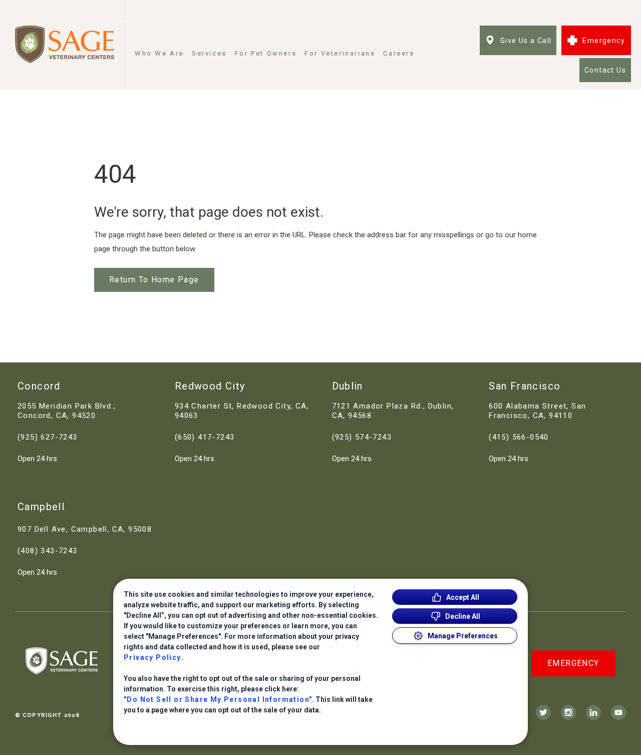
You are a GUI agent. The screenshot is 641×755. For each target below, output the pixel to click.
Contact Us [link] (605, 70)
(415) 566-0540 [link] (519, 437)
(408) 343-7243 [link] (48, 550)
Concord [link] (39, 386)
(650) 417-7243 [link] (205, 437)
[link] (64, 44)
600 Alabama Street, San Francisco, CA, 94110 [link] (537, 411)
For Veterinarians (339, 53)
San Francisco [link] (524, 386)
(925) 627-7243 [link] (48, 437)
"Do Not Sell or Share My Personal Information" (218, 699)
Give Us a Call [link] (526, 41)
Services (209, 53)
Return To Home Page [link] (154, 279)
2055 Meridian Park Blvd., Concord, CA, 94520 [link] (67, 411)
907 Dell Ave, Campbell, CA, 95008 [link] (85, 529)
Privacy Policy (152, 657)
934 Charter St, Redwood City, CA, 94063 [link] (242, 411)
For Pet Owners (265, 53)
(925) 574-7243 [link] (362, 437)
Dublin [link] (347, 386)
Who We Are (159, 53)
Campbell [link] (41, 507)
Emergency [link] (603, 41)
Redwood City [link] (210, 386)
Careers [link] (398, 53)
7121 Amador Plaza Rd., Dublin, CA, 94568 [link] (393, 411)
